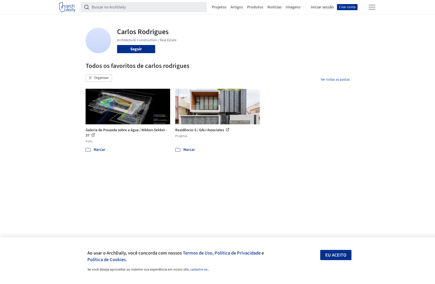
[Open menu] (372, 7)
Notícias (274, 7)
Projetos (219, 7)
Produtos (255, 7)
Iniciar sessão (322, 7)
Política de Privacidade (238, 253)
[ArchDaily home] (67, 7)
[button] (99, 78)
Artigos (237, 7)
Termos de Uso (197, 253)
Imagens (293, 7)
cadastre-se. (199, 269)
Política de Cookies (106, 259)
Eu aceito (335, 255)
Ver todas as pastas (335, 79)
